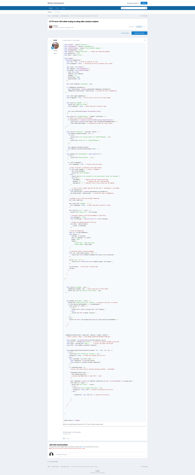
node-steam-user (69, 27)
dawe (56, 25)
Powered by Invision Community (97, 472)
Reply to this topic (139, 33)
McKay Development (56, 3)
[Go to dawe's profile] (50, 26)
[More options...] (144, 40)
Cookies (97, 471)
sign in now (82, 446)
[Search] (145, 8)
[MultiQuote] (64, 438)
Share (132, 26)
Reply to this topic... (62, 454)
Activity (57, 8)
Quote (67, 438)
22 (56, 53)
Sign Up (144, 3)
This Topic (139, 8)
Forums (50, 12)
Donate (63, 8)
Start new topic (125, 33)
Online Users (57, 12)
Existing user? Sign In (133, 3)
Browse (51, 8)
